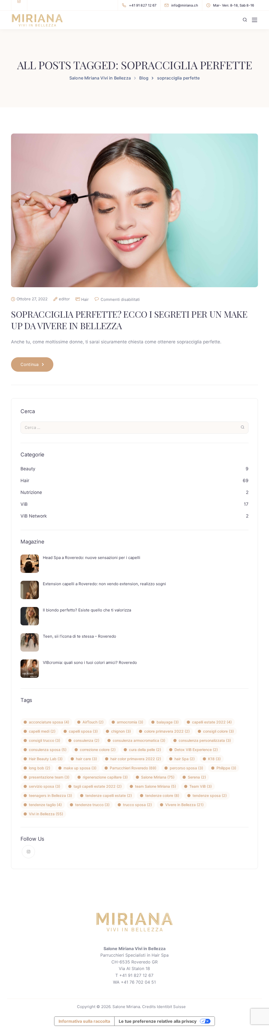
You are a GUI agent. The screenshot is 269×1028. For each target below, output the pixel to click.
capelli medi (42, 731)
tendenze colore (162, 795)
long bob (39, 768)
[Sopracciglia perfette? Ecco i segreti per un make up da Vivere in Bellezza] (134, 214)
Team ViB (200, 786)
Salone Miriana (157, 777)
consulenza (86, 740)
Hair (85, 299)
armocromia (130, 722)
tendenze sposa (210, 795)
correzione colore (98, 749)
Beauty (27, 468)
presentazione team (49, 777)
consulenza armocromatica (139, 740)
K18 (214, 759)
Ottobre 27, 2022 (32, 299)
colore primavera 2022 (167, 731)
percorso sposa (186, 768)
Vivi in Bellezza (46, 814)
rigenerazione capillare (105, 777)
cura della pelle (145, 749)
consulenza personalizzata (205, 740)
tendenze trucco (92, 804)
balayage (168, 722)
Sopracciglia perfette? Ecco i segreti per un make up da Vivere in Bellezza (129, 320)
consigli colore (218, 731)
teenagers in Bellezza (50, 795)
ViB (24, 504)
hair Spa (184, 759)
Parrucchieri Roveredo (133, 768)
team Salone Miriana (155, 786)
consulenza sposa (47, 749)
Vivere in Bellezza (184, 804)
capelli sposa (83, 731)
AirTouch (93, 722)
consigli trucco (44, 740)
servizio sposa (44, 786)
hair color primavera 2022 (135, 759)
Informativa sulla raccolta (84, 1021)
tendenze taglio (45, 804)
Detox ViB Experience (196, 749)
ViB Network (33, 516)
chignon (121, 731)
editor (64, 299)
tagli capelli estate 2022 (98, 786)
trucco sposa (137, 804)
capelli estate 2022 (212, 722)
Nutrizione (31, 492)
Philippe (226, 768)
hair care (86, 759)
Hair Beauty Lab (46, 759)
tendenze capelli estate (108, 795)
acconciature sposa (49, 722)
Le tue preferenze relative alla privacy (157, 1021)
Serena (197, 777)
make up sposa (80, 768)
